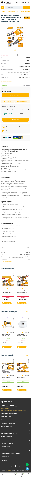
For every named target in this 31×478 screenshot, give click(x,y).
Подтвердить (15, 119)
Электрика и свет (6, 416)
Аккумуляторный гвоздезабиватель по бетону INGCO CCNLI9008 (22, 291)
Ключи (3, 440)
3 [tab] (2, 109)
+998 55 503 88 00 (21, 2)
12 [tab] (17, 109)
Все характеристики (6, 81)
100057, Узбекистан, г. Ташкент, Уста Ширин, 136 (13, 410)
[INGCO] (27, 17)
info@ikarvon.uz (5, 408)
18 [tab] (22, 109)
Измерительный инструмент (10, 433)
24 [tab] (28, 109)
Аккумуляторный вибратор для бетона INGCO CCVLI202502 (7, 378)
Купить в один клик (22, 101)
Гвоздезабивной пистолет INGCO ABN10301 (6, 335)
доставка (15, 127)
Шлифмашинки (5, 446)
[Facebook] (15, 466)
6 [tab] (7, 109)
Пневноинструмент (7, 443)
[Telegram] (11, 466)
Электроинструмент (7, 419)
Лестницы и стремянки (8, 423)
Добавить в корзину (15, 95)
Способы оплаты (26, 142)
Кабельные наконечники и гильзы (11, 450)
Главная (3, 11)
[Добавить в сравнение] (20, 55)
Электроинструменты (13, 11)
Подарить (8, 101)
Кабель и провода (6, 436)
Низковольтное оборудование (10, 453)
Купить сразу (7, 303)
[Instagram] (19, 466)
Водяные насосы (6, 426)
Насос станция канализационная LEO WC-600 (22, 335)
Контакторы (4, 430)
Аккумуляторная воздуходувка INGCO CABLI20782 (7, 291)
